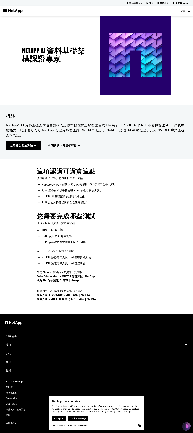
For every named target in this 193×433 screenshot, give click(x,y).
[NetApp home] (13, 11)
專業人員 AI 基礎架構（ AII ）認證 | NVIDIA (63, 295)
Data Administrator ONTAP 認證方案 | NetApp (66, 276)
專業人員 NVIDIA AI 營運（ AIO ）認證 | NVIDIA (66, 299)
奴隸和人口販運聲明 (15, 409)
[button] (185, 11)
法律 (8, 414)
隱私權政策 (11, 392)
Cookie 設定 (11, 403)
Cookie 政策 (11, 398)
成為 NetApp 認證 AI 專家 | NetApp (58, 280)
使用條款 (10, 387)
